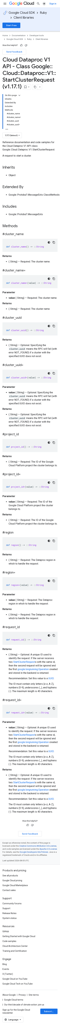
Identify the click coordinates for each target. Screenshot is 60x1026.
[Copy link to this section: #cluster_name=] (28, 270)
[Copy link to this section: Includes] (20, 207)
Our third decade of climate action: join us (24, 1004)
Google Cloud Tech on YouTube (17, 984)
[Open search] (38, 3)
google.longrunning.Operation (33, 669)
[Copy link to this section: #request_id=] (24, 700)
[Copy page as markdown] (35, 87)
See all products (10, 875)
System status (9, 918)
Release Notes (9, 913)
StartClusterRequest (24, 661)
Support (6, 908)
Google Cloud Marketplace (15, 885)
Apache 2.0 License (48, 849)
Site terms (34, 995)
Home (5, 35)
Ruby (43, 13)
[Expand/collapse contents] (19, 95)
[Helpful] (21, 45)
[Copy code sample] (53, 242)
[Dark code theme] (48, 242)
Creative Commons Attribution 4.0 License (37, 846)
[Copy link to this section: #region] (17, 533)
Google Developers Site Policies (34, 852)
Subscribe (49, 1011)
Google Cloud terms (13, 1000)
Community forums (12, 903)
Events (5, 969)
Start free (11, 25)
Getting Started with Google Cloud (18, 936)
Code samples (9, 941)
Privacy (22, 995)
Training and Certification (14, 951)
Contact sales (9, 890)
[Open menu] (5, 3)
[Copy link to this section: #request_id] (23, 627)
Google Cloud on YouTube (14, 979)
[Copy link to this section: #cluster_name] (27, 234)
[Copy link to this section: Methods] (22, 226)
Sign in (52, 3)
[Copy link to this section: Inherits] (18, 167)
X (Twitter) (7, 974)
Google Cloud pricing (12, 880)
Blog (4, 964)
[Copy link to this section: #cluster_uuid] (25, 318)
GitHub (5, 931)
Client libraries (24, 18)
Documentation (19, 35)
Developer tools (37, 35)
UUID (51, 678)
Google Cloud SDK (22, 13)
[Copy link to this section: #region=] (18, 573)
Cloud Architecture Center (15, 946)
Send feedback (14, 51)
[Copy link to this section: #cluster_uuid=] (26, 365)
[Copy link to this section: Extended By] (26, 187)
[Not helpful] (26, 45)
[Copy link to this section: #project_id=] (23, 474)
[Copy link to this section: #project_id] (22, 434)
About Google (9, 995)
